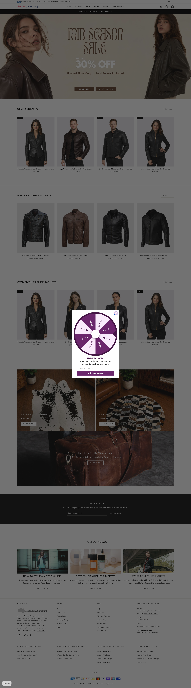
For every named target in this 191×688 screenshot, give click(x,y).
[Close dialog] (116, 313)
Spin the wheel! (96, 373)
